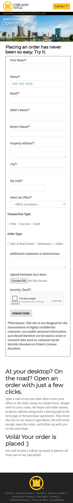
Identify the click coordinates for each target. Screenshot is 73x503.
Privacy (55, 496)
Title (14, 224)
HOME (6, 19)
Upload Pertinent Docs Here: (28, 274)
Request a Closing (24, 496)
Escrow (26, 224)
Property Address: (22, 143)
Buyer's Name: (20, 127)
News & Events (25, 493)
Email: (15, 93)
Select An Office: (21, 197)
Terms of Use (40, 500)
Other (59, 244)
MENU (60, 6)
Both (37, 224)
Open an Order (58, 493)
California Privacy (20, 500)
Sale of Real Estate (23, 244)
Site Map (42, 496)
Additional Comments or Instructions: (35, 254)
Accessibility (57, 500)
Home (10, 493)
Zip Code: (16, 181)
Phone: (15, 77)
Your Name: (18, 60)
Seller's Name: (20, 110)
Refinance (45, 244)
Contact (41, 493)
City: (13, 164)
